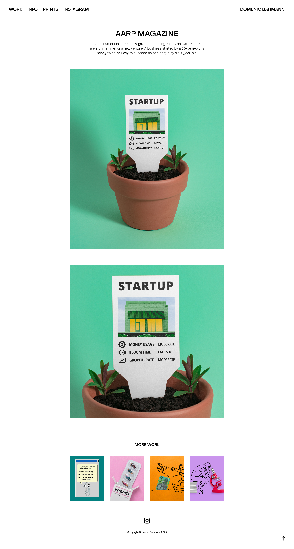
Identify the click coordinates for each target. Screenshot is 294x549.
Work (15, 9)
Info (32, 9)
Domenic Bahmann (262, 9)
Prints (50, 9)
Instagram (76, 9)
